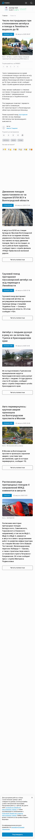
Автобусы (6, 140)
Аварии (13, 140)
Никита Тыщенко (12, 128)
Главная (4, 15)
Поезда (20, 140)
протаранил (23, 115)
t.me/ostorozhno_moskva (15, 446)
